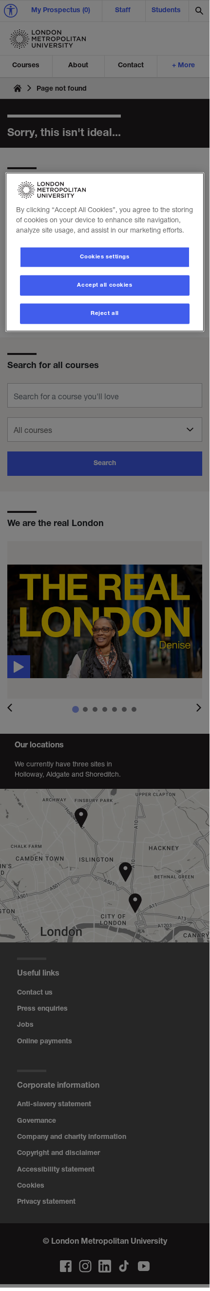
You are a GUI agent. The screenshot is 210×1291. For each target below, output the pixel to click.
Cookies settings (104, 257)
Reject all (105, 313)
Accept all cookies (104, 285)
